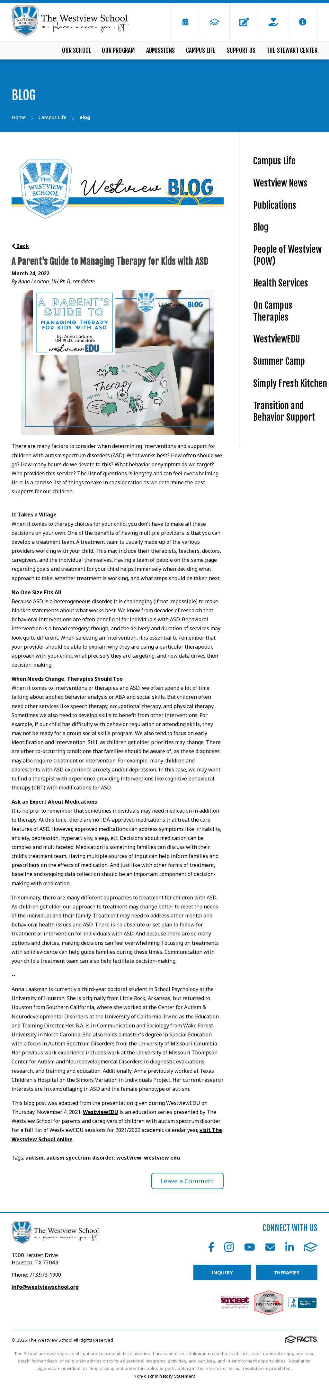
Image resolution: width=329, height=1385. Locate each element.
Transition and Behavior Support (284, 411)
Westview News (280, 183)
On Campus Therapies (272, 311)
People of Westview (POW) (287, 255)
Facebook (211, 1247)
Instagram (229, 1247)
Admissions (160, 50)
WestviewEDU (100, 1112)
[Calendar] (185, 22)
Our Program (118, 50)
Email (270, 1247)
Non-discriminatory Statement (164, 1376)
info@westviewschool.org (45, 1286)
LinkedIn (289, 1247)
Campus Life (201, 50)
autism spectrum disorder (80, 1157)
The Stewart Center (292, 50)
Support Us (241, 50)
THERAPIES (287, 1272)
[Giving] (273, 22)
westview (128, 1157)
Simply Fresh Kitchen (290, 383)
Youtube (250, 1247)
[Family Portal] (214, 22)
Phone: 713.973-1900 (36, 1274)
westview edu (162, 1157)
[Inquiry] (244, 22)
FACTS (310, 1247)
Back (22, 246)
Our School (76, 50)
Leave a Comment (187, 1181)
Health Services (280, 283)
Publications (274, 205)
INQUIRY (222, 1272)
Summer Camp (279, 361)
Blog (260, 227)
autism (34, 1157)
